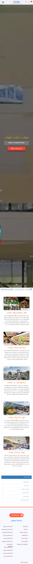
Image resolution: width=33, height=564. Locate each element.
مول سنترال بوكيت (16, 453)
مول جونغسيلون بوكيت (16, 313)
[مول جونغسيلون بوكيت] (16, 303)
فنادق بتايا (26, 485)
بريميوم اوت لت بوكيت (16, 383)
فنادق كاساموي (25, 500)
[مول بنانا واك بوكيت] (16, 408)
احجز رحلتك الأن (17, 148)
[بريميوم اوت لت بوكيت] (16, 373)
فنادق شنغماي (25, 489)
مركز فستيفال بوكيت (16, 348)
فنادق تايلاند (26, 477)
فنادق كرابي (26, 496)
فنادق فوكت (26, 482)
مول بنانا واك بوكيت (16, 418)
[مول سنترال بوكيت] (16, 443)
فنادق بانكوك (25, 493)
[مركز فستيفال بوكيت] (16, 338)
